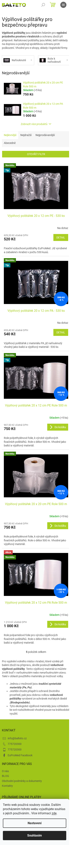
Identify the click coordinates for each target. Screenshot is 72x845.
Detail (60, 237)
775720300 (15, 743)
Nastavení (34, 823)
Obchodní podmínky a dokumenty (22, 780)
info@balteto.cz (17, 738)
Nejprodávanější (45, 135)
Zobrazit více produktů (34, 124)
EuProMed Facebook (20, 755)
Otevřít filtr (36, 154)
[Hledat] (43, 5)
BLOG (5, 775)
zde (54, 813)
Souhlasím (34, 835)
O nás (5, 771)
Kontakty (7, 785)
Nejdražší (25, 135)
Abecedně (10, 142)
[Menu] (63, 5)
